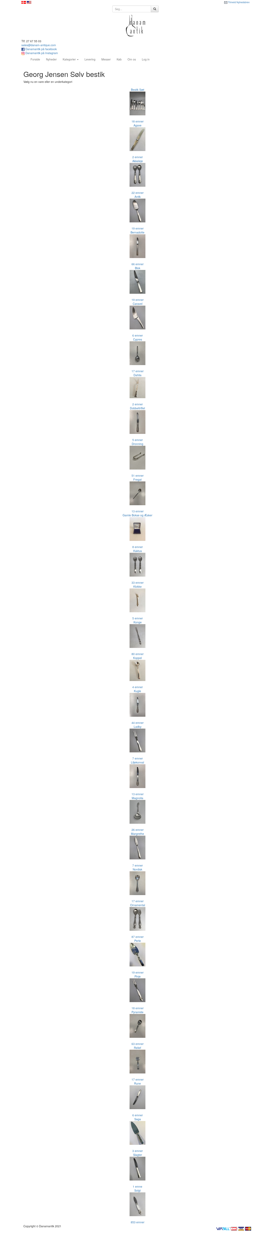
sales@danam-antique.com (38, 45)
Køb (119, 59)
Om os (132, 59)
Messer (106, 59)
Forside (37, 59)
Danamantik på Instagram (41, 53)
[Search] (155, 9)
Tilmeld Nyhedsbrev (238, 2)
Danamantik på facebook (41, 49)
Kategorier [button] (70, 59)
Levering (90, 59)
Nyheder (51, 59)
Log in (146, 59)
